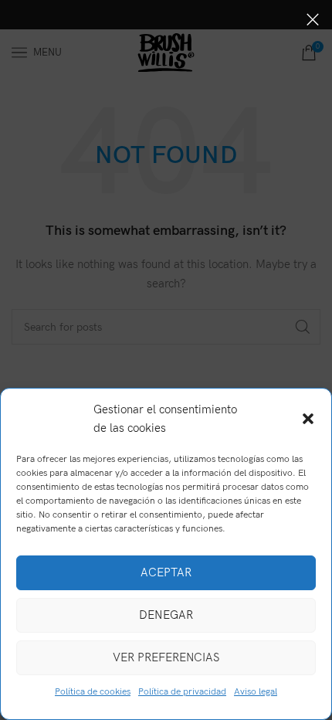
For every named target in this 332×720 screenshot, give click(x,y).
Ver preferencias (166, 657)
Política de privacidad (182, 692)
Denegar (166, 615)
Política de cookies (92, 692)
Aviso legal (255, 692)
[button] (308, 418)
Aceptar (166, 572)
